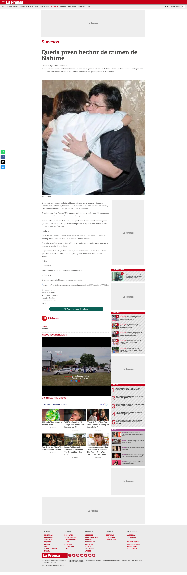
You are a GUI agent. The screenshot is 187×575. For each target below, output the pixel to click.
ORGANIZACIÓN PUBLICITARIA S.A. (54, 566)
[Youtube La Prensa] (82, 555)
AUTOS (67, 549)
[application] (76, 366)
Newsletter (126, 560)
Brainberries (53, 427)
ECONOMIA (48, 540)
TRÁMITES (89, 549)
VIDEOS (88, 546)
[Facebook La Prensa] (70, 555)
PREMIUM (89, 531)
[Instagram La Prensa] (78, 555)
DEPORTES (68, 535)
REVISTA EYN (132, 546)
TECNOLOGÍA (69, 546)
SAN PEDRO (48, 537)
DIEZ (128, 540)
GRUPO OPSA (132, 531)
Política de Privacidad (93, 560)
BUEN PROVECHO (133, 544)
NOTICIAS (47, 531)
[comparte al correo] (3, 167)
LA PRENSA (131, 535)
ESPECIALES (89, 540)
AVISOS (88, 551)
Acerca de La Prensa (76, 560)
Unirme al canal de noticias (77, 309)
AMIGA (67, 542)
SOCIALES (68, 544)
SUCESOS (47, 542)
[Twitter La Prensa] (74, 555)
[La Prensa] (51, 555)
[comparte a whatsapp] (3, 152)
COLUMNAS (110, 537)
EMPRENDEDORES (71, 540)
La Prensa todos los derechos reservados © (54, 561)
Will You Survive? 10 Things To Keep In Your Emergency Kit (74, 424)
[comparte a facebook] (3, 157)
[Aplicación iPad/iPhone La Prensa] (86, 555)
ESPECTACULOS (70, 537)
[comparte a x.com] (3, 162)
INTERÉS (67, 531)
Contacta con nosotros (111, 560)
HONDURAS (48, 535)
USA (45, 546)
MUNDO (47, 544)
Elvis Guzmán (63, 66)
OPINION (109, 531)
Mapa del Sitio (137, 560)
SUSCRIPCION (132, 549)
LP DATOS (89, 544)
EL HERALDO (131, 537)
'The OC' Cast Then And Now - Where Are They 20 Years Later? (98, 424)
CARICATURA (111, 540)
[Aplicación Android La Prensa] (90, 555)
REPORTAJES (90, 542)
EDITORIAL (110, 535)
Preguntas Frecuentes (76, 562)
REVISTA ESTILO (133, 542)
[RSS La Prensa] (94, 555)
